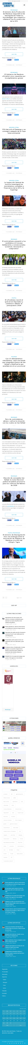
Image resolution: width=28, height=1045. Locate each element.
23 (7, 1020)
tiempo (18, 849)
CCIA (22, 801)
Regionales (14, 239)
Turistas (11, 853)
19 (17, 1018)
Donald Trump (20, 812)
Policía (5, 846)
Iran (20, 831)
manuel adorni (6, 838)
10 (10, 1015)
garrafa (5, 823)
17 (10, 1018)
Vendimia (5, 857)
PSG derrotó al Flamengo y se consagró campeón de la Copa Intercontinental (14, 131)
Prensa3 (20, 65)
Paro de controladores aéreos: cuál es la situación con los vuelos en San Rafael (14, 421)
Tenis (4, 985)
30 (7, 1023)
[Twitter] (12, 1043)
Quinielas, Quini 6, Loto (14, 783)
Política (14, 298)
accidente (5, 794)
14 (24, 1015)
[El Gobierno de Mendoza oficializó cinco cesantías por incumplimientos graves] (14, 89)
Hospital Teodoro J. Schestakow (10, 831)
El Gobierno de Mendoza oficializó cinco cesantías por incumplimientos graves (14, 76)
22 (3, 1020)
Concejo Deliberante (8, 809)
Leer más (14, 54)
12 (17, 1015)
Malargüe (20, 835)
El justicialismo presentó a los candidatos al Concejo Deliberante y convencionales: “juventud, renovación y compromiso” (14, 244)
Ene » (21, 1025)
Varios (4, 988)
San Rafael (11, 849)
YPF (11, 857)
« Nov (7, 1025)
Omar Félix (20, 842)
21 (24, 1018)
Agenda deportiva (19, 794)
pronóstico (12, 846)
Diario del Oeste (10, 1041)
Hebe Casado (15, 827)
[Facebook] (8, 1043)
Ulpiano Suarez (20, 853)
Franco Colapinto (18, 820)
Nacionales (4, 974)
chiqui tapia (6, 805)
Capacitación (15, 801)
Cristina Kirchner (18, 809)
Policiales (14, 356)
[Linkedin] (10, 1043)
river (4, 849)
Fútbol (17, 127)
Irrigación (5, 835)
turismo (5, 853)
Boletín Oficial (5, 99)
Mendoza (14, 838)
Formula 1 (13, 816)
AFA (11, 794)
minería (21, 838)
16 (7, 1018)
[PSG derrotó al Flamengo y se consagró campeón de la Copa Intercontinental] (14, 144)
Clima (13, 805)
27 (20, 1020)
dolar (13, 812)
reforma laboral (20, 846)
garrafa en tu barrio (13, 823)
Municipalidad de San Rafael (9, 842)
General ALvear (7, 827)
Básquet (5, 982)
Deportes (11, 127)
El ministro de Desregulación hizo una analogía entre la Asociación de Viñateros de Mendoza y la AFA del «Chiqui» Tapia (14, 538)
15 (3, 1018)
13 (20, 1015)
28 (24, 1020)
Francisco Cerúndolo (8, 820)
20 (20, 1018)
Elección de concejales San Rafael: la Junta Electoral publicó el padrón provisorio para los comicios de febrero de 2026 (14, 481)
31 (10, 1023)
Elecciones (6, 816)
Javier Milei (13, 835)
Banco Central (6, 801)
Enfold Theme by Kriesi (18, 1041)
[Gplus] (23, 1043)
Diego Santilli (6, 812)
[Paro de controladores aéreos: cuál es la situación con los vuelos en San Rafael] (14, 433)
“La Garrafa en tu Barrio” (8, 861)
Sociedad (4, 993)
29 (3, 1023)
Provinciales (14, 10)
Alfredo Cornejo (7, 797)
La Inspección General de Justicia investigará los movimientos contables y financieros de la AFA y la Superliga (14, 186)
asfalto (14, 797)
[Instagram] (16, 1043)
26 (17, 1020)
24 (10, 1020)
